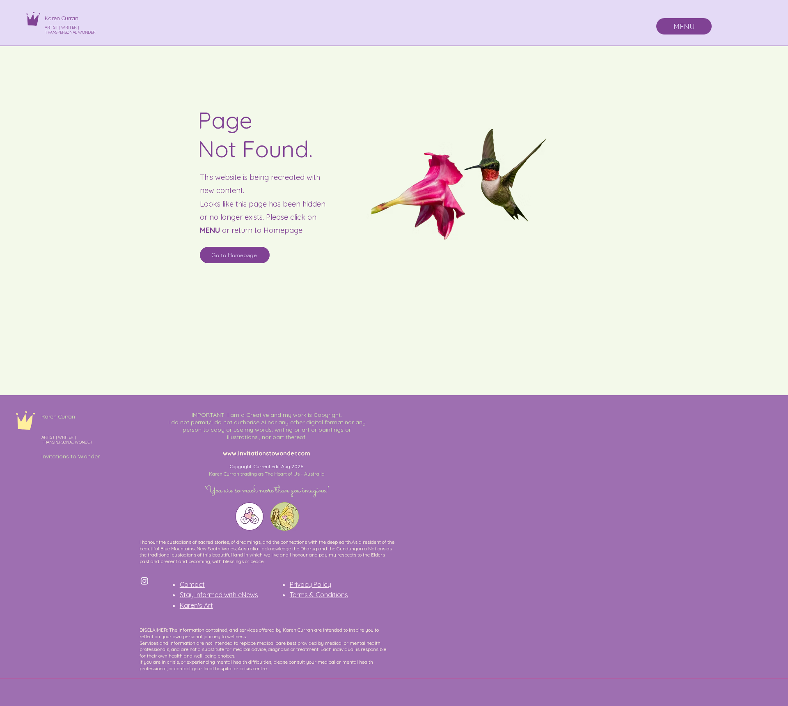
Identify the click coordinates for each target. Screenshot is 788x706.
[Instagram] (144, 581)
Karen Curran (61, 18)
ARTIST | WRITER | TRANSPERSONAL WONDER (70, 30)
